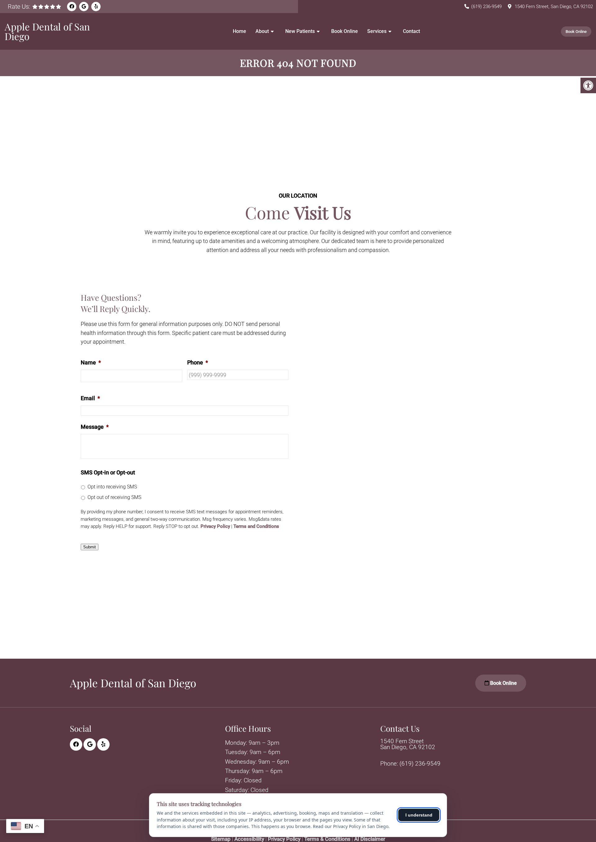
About (262, 31)
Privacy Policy (215, 526)
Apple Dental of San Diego (47, 31)
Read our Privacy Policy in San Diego (350, 826)
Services (376, 31)
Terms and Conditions (256, 526)
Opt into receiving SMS (112, 487)
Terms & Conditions (327, 839)
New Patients (300, 31)
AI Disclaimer (369, 839)
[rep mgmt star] (46, 6)
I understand (418, 814)
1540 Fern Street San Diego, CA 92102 (407, 744)
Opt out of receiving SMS (114, 497)
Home (239, 31)
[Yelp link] (96, 6)
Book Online (344, 31)
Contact (411, 31)
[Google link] (83, 6)
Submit (89, 547)
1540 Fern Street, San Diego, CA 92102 (554, 6)
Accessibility (249, 839)
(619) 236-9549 (486, 6)
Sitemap (221, 839)
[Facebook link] (71, 6)
